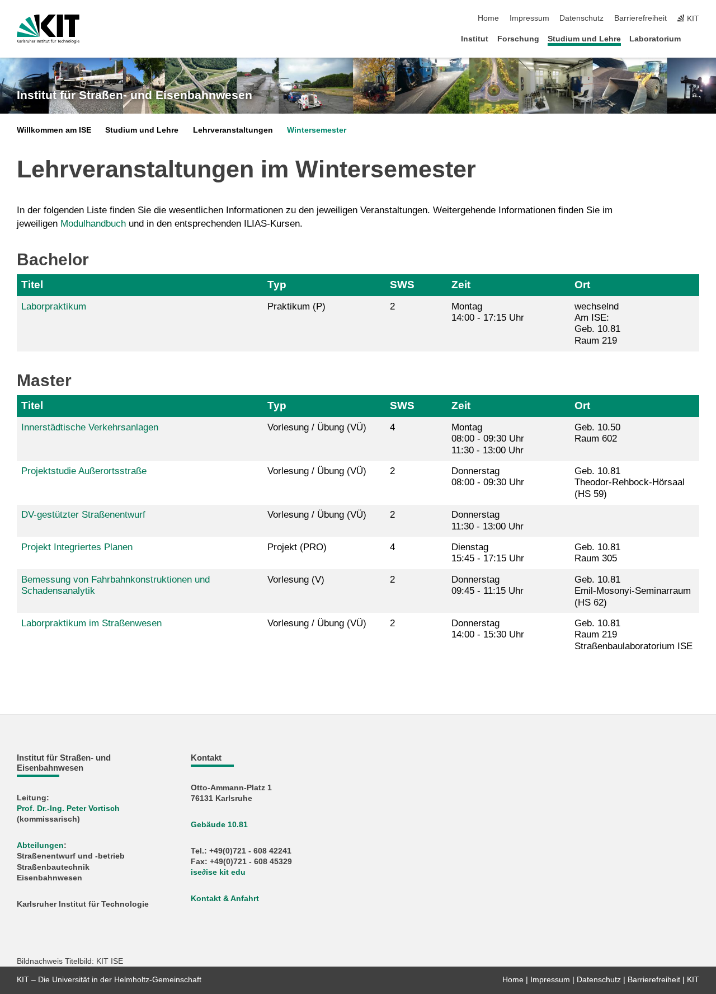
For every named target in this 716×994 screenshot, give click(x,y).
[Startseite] (696, 38)
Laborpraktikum (53, 306)
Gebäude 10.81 (219, 824)
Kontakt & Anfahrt (225, 898)
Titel (32, 284)
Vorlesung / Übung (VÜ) (316, 427)
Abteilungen (40, 845)
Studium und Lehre (584, 39)
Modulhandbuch (93, 223)
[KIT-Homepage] (48, 29)
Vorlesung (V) (295, 579)
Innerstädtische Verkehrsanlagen (89, 427)
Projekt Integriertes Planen (77, 547)
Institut (474, 39)
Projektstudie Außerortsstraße (84, 471)
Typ (276, 284)
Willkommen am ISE (54, 130)
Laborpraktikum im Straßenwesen (91, 623)
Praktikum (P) (296, 306)
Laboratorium (655, 39)
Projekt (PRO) (297, 547)
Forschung (518, 39)
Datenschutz (581, 18)
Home (488, 18)
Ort (582, 284)
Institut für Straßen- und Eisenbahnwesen (134, 95)
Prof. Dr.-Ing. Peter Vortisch (68, 808)
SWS (402, 284)
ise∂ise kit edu (218, 872)
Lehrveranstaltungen (233, 130)
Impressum (529, 18)
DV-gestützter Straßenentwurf (83, 514)
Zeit (460, 284)
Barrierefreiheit (640, 18)
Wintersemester (316, 130)
